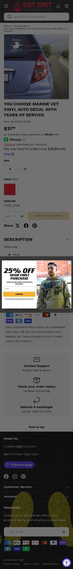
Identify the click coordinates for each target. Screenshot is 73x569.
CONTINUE (19, 294)
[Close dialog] (68, 262)
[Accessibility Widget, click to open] (66, 562)
